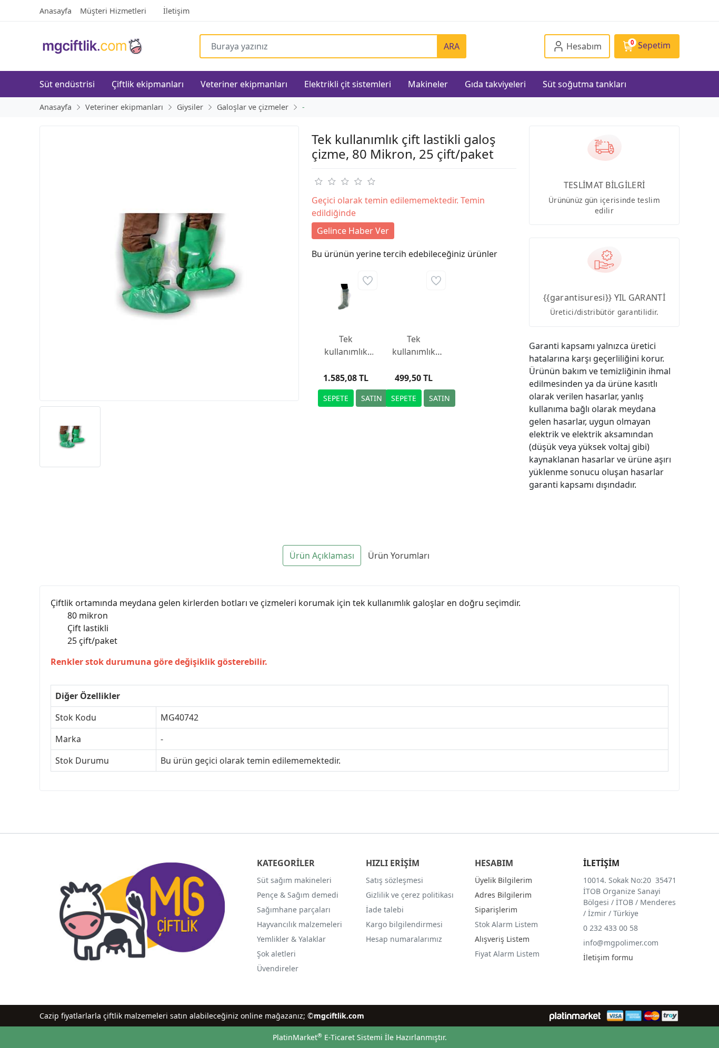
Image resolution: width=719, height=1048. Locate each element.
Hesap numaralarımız (404, 939)
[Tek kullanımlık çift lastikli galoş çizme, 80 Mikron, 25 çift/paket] (169, 264)
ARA (452, 46)
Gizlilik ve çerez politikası (410, 895)
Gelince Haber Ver (353, 231)
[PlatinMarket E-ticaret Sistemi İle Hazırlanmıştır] (575, 1015)
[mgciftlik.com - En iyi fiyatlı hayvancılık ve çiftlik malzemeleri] (119, 46)
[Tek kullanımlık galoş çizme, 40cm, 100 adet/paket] (346, 296)
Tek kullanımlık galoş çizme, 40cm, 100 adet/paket (345, 345)
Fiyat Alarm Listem (507, 954)
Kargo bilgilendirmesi (404, 924)
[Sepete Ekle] (336, 398)
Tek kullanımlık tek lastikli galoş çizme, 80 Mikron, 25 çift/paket (414, 345)
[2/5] (325, 181)
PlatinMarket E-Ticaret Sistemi (328, 1037)
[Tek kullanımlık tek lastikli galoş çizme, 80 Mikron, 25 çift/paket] (414, 296)
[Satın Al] (371, 398)
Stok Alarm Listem (506, 924)
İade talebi (385, 910)
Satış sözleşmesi (394, 880)
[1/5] (318, 181)
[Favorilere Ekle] (367, 280)
